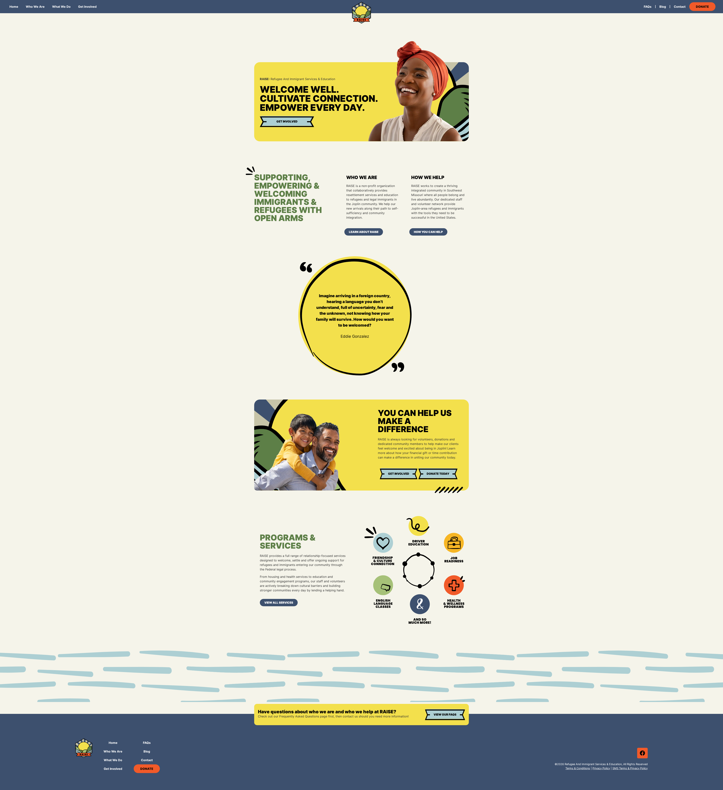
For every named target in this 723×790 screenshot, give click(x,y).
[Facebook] (642, 753)
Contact (680, 6)
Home (13, 6)
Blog (662, 6)
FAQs (647, 6)
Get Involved (87, 6)
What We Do (61, 6)
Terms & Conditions (577, 768)
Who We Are (35, 6)
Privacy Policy (601, 768)
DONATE (702, 6)
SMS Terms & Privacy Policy (630, 768)
